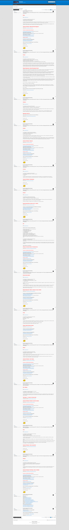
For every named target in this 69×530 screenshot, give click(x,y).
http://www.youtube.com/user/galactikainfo (29, 500)
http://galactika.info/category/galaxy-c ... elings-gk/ (28, 483)
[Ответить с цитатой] (53, 11)
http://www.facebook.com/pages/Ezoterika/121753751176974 (31, 501)
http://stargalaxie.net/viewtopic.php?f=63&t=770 (28, 154)
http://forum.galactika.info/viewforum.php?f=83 (28, 31)
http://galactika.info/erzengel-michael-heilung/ (31, 446)
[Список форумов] (16, 2)
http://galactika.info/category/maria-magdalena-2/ (28, 207)
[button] (45, 9)
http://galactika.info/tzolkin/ (29, 43)
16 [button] (54, 9)
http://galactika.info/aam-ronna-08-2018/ (30, 360)
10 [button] (48, 9)
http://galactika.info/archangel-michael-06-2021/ (31, 248)
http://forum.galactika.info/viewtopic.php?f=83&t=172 (28, 35)
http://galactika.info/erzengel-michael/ (27, 475)
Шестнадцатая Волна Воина (18, 8)
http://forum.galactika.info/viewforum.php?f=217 (28, 295)
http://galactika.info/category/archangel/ (27, 152)
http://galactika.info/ (26, 17)
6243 (16, 220)
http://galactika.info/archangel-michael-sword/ (31, 471)
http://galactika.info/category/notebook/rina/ (27, 298)
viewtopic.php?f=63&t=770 (25, 510)
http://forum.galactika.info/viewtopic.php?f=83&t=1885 (28, 148)
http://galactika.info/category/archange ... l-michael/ (28, 146)
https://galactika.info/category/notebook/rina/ (28, 499)
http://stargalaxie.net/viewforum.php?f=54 (27, 208)
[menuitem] (16, 4)
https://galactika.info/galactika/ (27, 503)
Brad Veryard (36, 521)
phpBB (33, 522)
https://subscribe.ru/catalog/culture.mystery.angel (28, 506)
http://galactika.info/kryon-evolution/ (32, 398)
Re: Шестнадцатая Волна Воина (27, 50)
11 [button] (49, 9)
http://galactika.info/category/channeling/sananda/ (28, 329)
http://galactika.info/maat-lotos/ (27, 209)
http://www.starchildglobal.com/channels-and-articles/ (28, 150)
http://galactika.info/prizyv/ (29, 142)
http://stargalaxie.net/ (29, 497)
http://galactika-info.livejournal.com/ (29, 502)
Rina (14, 50)
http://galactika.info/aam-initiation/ (29, 180)
